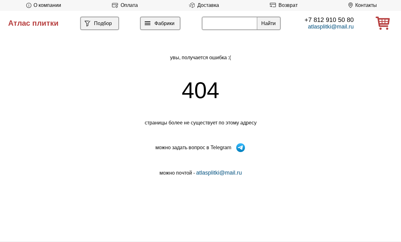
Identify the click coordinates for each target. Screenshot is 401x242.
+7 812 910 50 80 (329, 19)
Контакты (366, 5)
